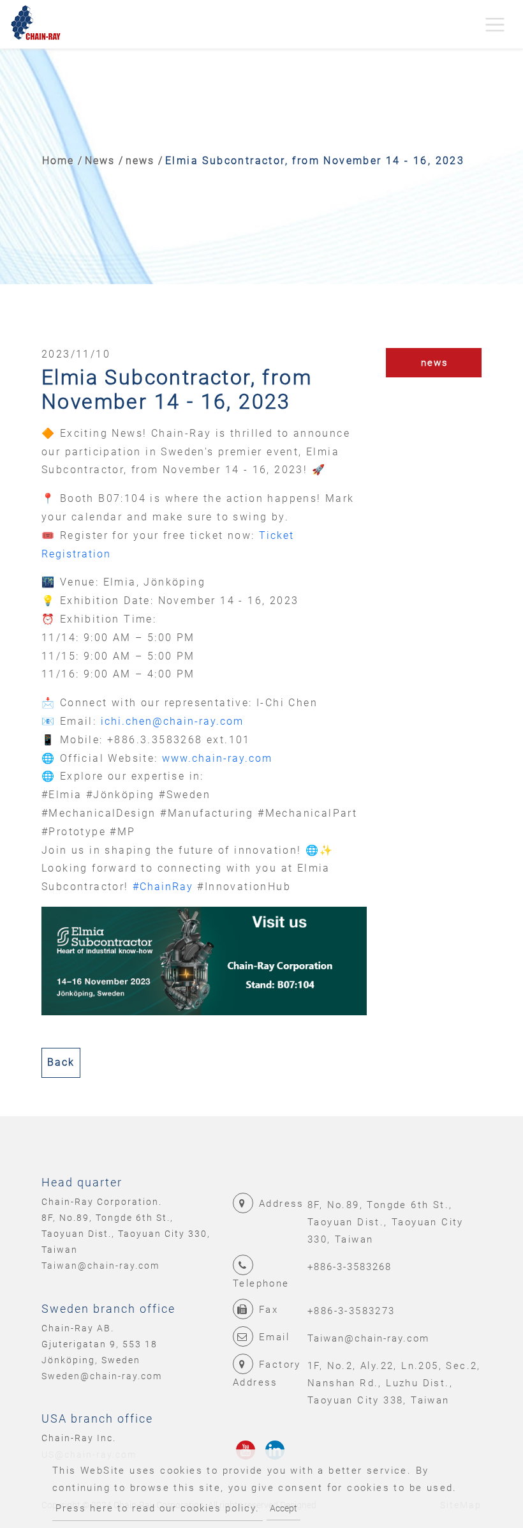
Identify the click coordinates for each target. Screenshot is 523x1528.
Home (58, 161)
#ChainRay (163, 887)
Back (61, 1062)
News (100, 161)
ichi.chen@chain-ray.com (172, 721)
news (140, 161)
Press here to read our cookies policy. (157, 1508)
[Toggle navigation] (495, 24)
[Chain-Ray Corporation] (35, 24)
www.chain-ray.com (217, 758)
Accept (283, 1508)
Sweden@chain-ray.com (101, 1376)
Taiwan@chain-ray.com (100, 1265)
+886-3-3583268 (349, 1267)
